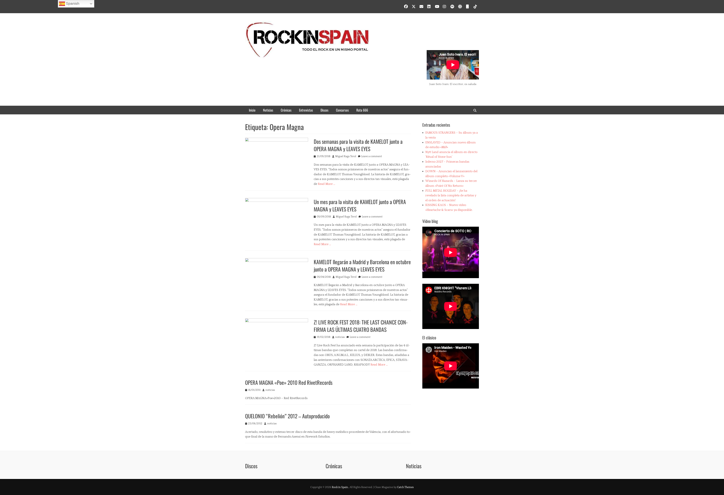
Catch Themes (405, 487)
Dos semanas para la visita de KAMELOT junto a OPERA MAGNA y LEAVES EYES (358, 145)
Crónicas (286, 110)
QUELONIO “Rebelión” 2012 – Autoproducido (287, 416)
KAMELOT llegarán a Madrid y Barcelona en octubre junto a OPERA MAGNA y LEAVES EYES (362, 265)
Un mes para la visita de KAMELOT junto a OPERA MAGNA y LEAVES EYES (360, 205)
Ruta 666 (362, 110)
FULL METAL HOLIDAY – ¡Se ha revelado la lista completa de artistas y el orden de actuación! (450, 195)
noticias (340, 337)
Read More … (326, 184)
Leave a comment (371, 156)
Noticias (268, 110)
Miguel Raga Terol (345, 156)
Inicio (252, 110)
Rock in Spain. (340, 487)
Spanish (72, 3)
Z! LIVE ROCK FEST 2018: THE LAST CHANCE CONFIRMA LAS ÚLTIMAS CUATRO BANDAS (361, 325)
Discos (324, 110)
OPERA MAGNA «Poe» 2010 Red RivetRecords (288, 382)
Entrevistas (306, 110)
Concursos (342, 110)
